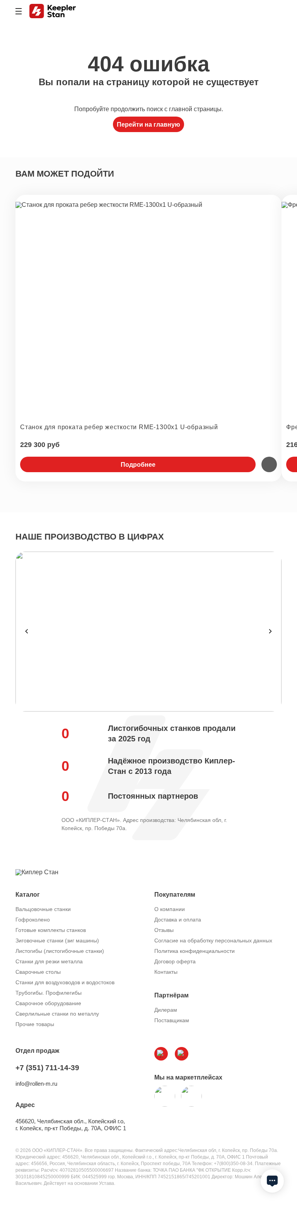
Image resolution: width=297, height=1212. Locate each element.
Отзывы (164, 930)
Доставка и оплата (177, 919)
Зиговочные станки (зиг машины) (57, 940)
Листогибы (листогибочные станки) (59, 951)
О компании (169, 909)
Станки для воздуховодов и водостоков (64, 982)
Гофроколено (32, 919)
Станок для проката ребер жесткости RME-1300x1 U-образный (119, 427)
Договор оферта (175, 961)
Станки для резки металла (49, 961)
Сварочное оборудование (48, 1003)
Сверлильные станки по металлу (57, 1014)
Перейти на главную (148, 124)
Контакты (166, 972)
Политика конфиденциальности (194, 951)
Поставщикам (171, 1020)
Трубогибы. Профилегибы (48, 993)
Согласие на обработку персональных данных (213, 940)
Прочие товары (34, 1024)
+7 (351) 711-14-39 (47, 1068)
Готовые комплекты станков (50, 930)
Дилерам (165, 1010)
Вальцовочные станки (43, 909)
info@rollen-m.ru (36, 1083)
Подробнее (138, 464)
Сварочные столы (38, 972)
